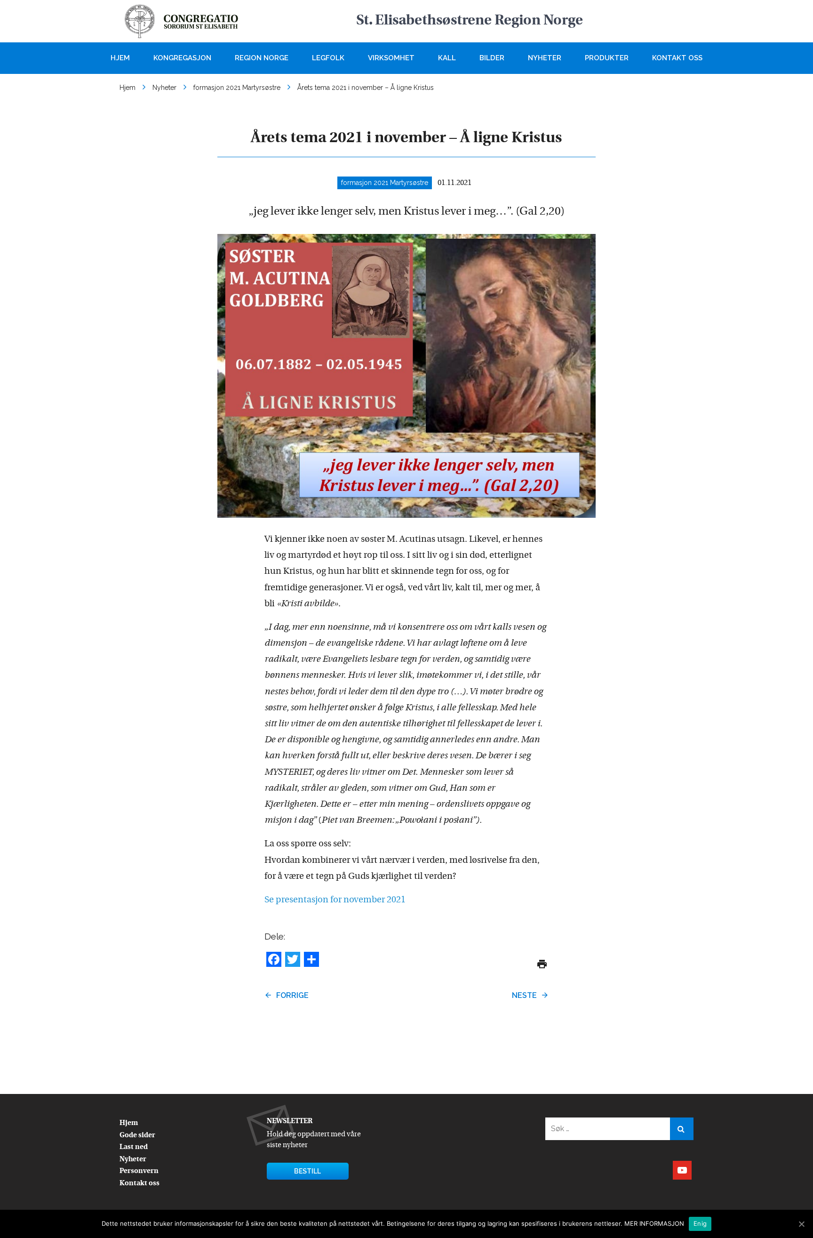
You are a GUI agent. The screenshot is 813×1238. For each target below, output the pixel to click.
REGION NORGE (261, 58)
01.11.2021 (454, 183)
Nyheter (544, 58)
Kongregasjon (182, 58)
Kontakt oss (677, 58)
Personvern (139, 1171)
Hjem (120, 58)
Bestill (307, 1171)
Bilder (491, 58)
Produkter (607, 58)
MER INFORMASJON (654, 1223)
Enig (700, 1223)
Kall (447, 58)
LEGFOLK (328, 58)
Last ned (134, 1147)
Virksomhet (391, 58)
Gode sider (137, 1135)
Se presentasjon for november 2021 (335, 900)
